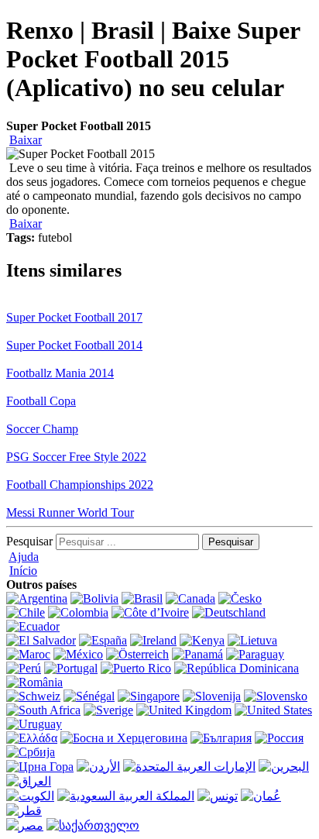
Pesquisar (29, 541)
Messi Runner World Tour (70, 512)
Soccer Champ (42, 428)
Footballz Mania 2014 (60, 373)
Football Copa (41, 400)
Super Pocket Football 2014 (74, 345)
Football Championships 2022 (79, 484)
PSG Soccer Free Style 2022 (76, 456)
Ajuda (24, 556)
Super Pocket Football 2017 (74, 317)
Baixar (25, 139)
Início (23, 570)
